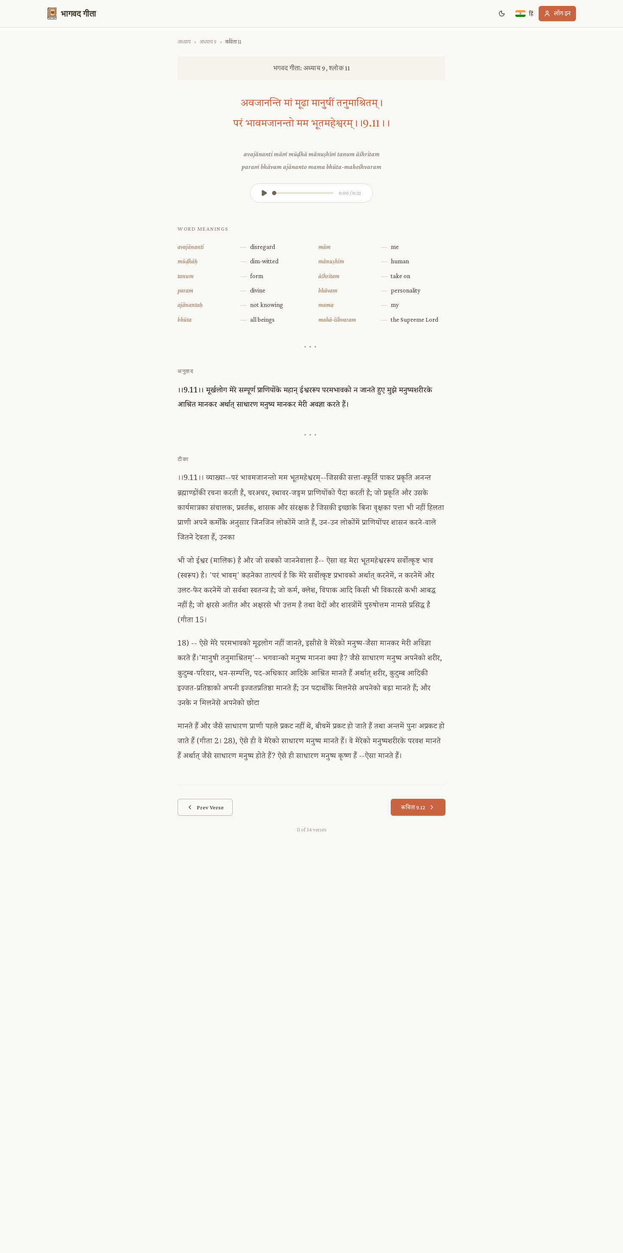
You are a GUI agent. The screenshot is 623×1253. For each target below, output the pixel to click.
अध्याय (184, 42)
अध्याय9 (208, 42)
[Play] (264, 193)
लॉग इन (562, 13)
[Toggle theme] (501, 13)
